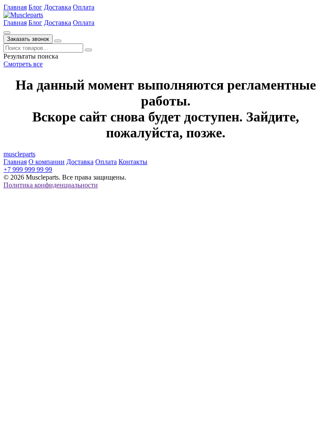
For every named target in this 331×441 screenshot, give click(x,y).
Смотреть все (23, 64)
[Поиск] (6, 32)
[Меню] (57, 41)
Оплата (83, 7)
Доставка (57, 7)
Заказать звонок (28, 39)
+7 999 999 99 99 (27, 169)
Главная (15, 7)
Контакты (133, 161)
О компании (46, 161)
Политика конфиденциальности (50, 185)
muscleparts (19, 154)
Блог (35, 7)
